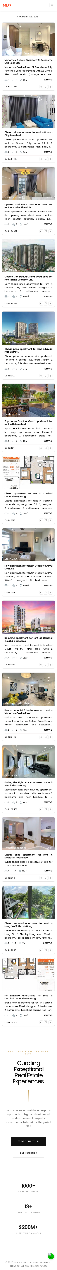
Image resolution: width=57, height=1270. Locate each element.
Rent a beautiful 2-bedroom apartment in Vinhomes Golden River (28, 712)
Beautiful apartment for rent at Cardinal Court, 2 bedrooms (28, 639)
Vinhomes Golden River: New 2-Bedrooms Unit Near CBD (28, 61)
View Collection (28, 1141)
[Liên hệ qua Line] (51, 1256)
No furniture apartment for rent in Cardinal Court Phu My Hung (28, 997)
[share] (41, 87)
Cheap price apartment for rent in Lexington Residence (28, 856)
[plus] (50, 87)
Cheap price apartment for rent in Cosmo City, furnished (28, 134)
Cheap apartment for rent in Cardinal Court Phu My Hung (28, 495)
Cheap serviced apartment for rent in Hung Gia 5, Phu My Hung (28, 925)
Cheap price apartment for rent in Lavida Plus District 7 (28, 350)
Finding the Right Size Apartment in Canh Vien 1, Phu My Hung (28, 784)
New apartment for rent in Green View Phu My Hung (28, 567)
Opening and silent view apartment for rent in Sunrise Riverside (28, 206)
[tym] (46, 87)
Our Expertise (28, 1153)
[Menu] (52, 5)
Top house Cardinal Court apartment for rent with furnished (28, 423)
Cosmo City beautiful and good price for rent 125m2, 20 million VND (28, 278)
